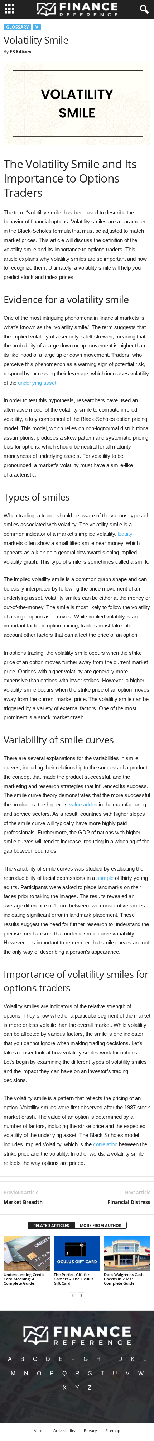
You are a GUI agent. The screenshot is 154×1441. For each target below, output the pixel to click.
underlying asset (37, 383)
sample (105, 878)
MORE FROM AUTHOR (100, 1225)
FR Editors (20, 51)
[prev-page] (72, 1295)
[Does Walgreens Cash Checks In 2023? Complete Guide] (127, 1253)
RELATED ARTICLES (51, 1225)
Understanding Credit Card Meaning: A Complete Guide (24, 1279)
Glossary (17, 27)
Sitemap (112, 1430)
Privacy (90, 1430)
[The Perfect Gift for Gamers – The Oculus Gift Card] (77, 1253)
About (39, 1430)
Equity (125, 534)
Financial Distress (128, 1202)
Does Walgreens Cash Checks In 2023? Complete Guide (124, 1279)
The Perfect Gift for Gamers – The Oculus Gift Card (73, 1279)
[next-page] (81, 1295)
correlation (105, 1144)
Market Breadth (23, 1202)
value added (83, 804)
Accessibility (64, 1430)
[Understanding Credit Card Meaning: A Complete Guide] (27, 1253)
